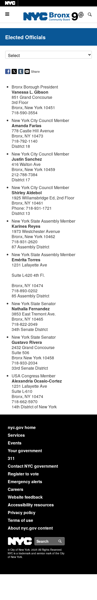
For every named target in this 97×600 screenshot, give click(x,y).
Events (14, 443)
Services (16, 435)
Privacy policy (21, 512)
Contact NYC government (33, 466)
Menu (9, 14)
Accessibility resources (31, 505)
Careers (15, 489)
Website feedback (25, 497)
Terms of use (20, 520)
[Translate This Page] (81, 14)
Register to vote (23, 474)
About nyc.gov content (30, 528)
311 (11, 458)
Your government (25, 450)
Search (64, 541)
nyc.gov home (22, 427)
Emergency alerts (25, 481)
